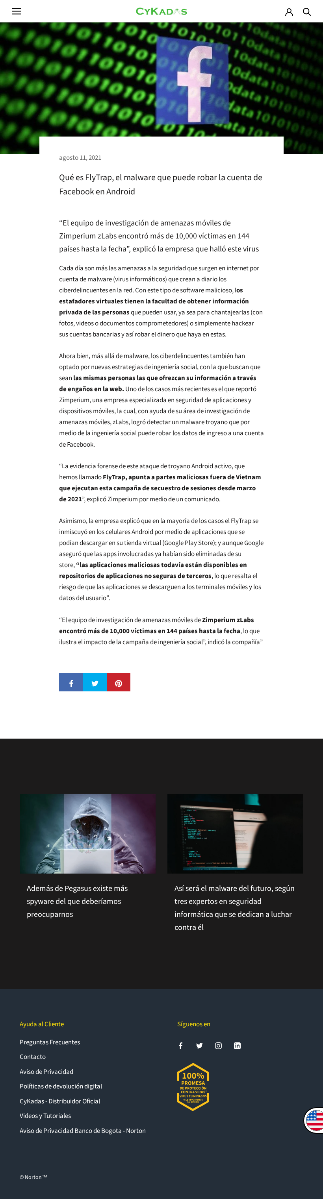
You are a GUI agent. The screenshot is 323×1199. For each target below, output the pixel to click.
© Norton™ (33, 1177)
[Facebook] (180, 1045)
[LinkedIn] (237, 1045)
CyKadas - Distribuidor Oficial (60, 1101)
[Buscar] (307, 11)
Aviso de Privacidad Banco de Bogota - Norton (83, 1131)
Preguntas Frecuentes (50, 1042)
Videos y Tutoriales (45, 1116)
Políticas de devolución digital (61, 1086)
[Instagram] (218, 1045)
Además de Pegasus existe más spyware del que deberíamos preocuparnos (77, 901)
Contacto (33, 1057)
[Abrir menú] (16, 11)
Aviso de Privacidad (46, 1072)
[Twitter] (199, 1045)
